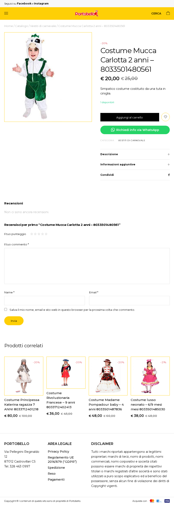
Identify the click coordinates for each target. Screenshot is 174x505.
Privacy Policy (58, 451)
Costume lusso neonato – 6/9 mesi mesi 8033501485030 (148, 404)
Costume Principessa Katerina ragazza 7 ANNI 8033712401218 (21, 404)
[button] (165, 117)
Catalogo (21, 26)
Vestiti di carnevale (43, 26)
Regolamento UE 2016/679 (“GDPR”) (62, 460)
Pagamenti (56, 479)
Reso (52, 473)
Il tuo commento (16, 244)
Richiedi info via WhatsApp (137, 130)
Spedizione (56, 468)
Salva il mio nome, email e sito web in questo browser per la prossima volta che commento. (72, 309)
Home (8, 26)
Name (9, 292)
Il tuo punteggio (15, 234)
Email (93, 292)
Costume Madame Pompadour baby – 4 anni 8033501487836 (106, 404)
